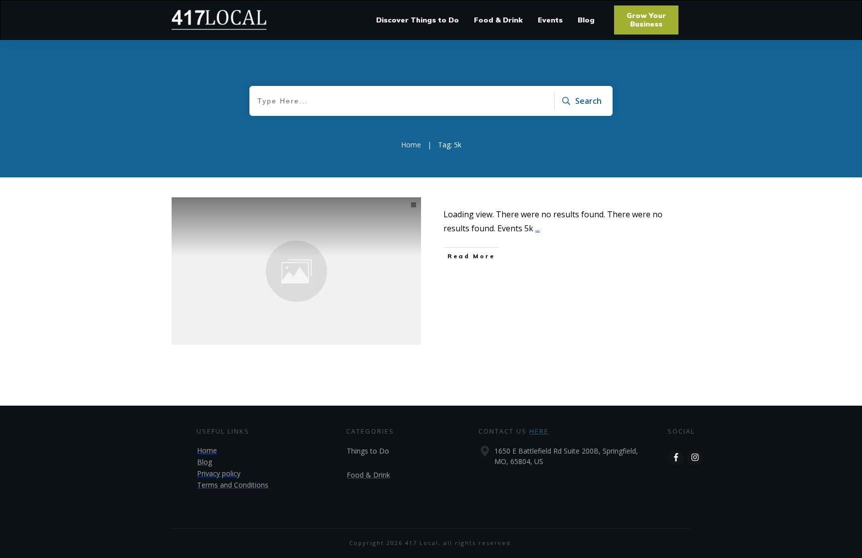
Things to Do (368, 451)
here (539, 431)
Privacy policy (218, 473)
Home (207, 450)
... (537, 228)
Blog (204, 462)
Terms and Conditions (232, 485)
